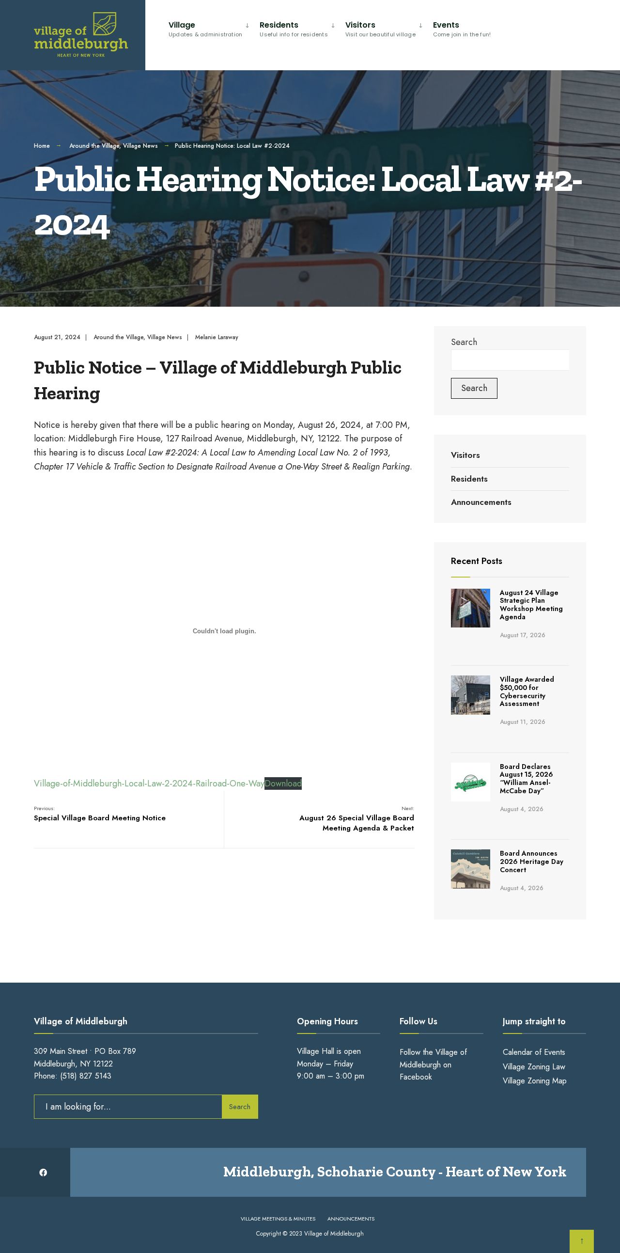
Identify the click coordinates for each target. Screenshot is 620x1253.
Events (462, 28)
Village (205, 28)
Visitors (380, 28)
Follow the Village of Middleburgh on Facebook (433, 1065)
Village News (140, 145)
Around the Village (94, 145)
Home (42, 145)
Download (283, 783)
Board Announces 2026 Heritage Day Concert (531, 861)
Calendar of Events (534, 1052)
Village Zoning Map (535, 1080)
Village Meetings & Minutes (278, 1218)
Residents (294, 28)
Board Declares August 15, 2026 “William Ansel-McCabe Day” (526, 779)
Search (464, 342)
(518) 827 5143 (85, 1075)
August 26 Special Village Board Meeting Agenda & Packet (356, 818)
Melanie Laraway (216, 337)
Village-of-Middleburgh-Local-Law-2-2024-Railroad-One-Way (149, 783)
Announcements (481, 502)
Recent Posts (476, 561)
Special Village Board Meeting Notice (100, 813)
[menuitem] (210, 27)
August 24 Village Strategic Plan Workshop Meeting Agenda (531, 605)
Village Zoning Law (534, 1066)
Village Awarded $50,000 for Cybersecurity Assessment (527, 691)
